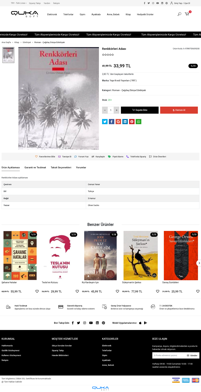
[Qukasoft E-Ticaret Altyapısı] (100, 388)
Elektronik (106, 345)
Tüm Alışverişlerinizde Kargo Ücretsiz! (49, 34)
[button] (52, 14)
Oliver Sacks (93, 205)
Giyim (104, 355)
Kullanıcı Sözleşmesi (11, 355)
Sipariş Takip (35, 3)
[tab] (11, 167)
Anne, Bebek (108, 365)
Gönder (193, 355)
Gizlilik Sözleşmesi (10, 350)
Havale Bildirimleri (60, 355)
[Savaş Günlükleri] (180, 255)
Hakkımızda (7, 345)
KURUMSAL (8, 338)
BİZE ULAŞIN (159, 338)
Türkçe (91, 191)
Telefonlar (107, 350)
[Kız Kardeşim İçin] (100, 255)
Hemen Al (180, 110)
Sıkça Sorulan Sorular (62, 345)
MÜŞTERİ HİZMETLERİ (65, 338)
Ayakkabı (106, 360)
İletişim (56, 3)
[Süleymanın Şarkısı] (140, 255)
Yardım (47, 3)
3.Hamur (91, 198)
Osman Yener (94, 184)
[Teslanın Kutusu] (60, 255)
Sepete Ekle (141, 110)
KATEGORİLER (110, 338)
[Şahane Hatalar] (20, 255)
